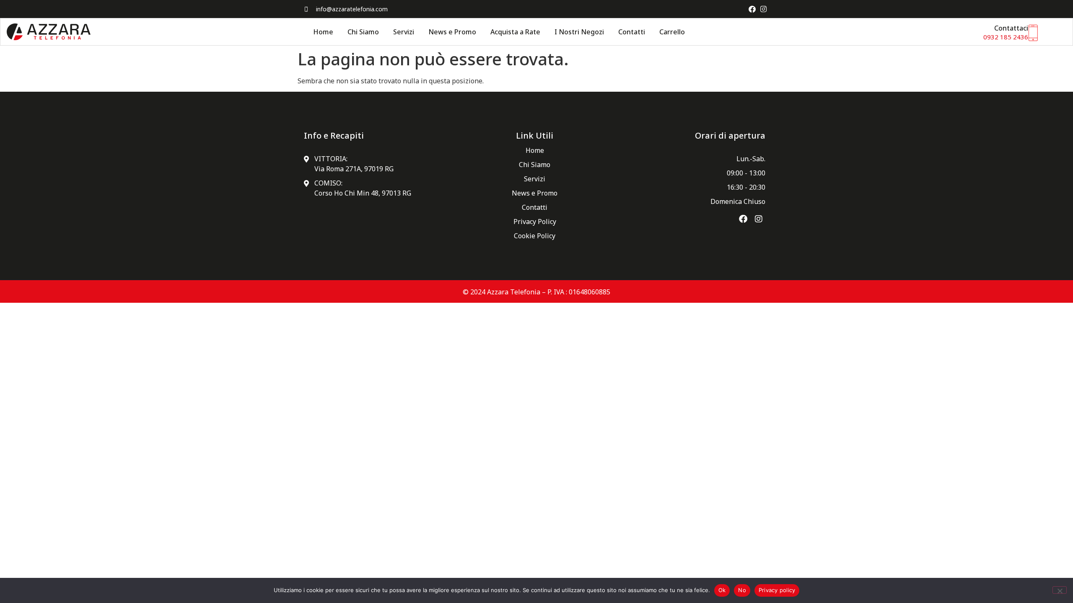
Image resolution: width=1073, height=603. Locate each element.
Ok (722, 590)
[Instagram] (763, 9)
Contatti (631, 31)
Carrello (672, 31)
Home (323, 31)
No (742, 590)
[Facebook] (752, 9)
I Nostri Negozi (579, 31)
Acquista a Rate (515, 31)
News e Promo (452, 31)
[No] (1059, 590)
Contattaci (1011, 28)
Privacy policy (777, 590)
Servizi (403, 31)
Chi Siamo (363, 31)
